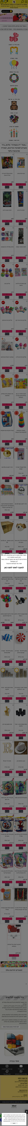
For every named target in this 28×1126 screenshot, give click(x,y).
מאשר (14, 1123)
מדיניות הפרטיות (6, 1121)
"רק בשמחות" (14, 561)
